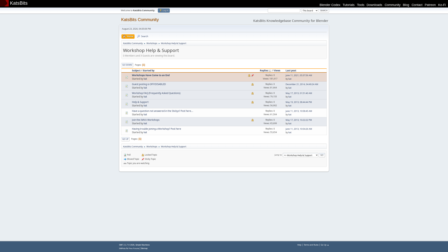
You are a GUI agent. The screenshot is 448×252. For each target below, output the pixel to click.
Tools (360, 5)
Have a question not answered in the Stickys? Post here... (162, 111)
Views (277, 70)
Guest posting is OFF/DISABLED (149, 84)
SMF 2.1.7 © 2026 (126, 245)
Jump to (278, 154)
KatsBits (19, 3)
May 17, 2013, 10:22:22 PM (299, 119)
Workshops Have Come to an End (151, 75)
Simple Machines (142, 245)
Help (299, 244)
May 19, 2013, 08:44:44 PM (299, 102)
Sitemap (144, 248)
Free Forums (134, 248)
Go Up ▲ (325, 244)
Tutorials (349, 5)
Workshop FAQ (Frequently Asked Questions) (156, 93)
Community (393, 5)
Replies (264, 70)
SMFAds (122, 248)
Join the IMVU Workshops (145, 119)
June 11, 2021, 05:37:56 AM (299, 75)
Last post (291, 70)
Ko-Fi (442, 5)
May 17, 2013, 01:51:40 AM (299, 93)
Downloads (374, 5)
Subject (136, 70)
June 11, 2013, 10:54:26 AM (299, 128)
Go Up (125, 139)
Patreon (430, 5)
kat (145, 78)
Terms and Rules (311, 244)
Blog (406, 5)
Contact (417, 5)
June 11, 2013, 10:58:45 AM (299, 111)
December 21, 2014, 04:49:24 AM (302, 84)
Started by (149, 70)
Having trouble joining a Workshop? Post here (156, 128)
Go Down (127, 65)
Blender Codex (330, 5)
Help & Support (140, 102)
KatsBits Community (140, 19)
